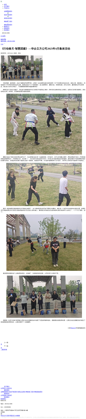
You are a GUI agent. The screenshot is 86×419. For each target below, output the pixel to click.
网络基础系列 (38, 391)
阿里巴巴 (12, 415)
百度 (7, 415)
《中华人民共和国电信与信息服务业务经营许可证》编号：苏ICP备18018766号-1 (56, 417)
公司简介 (3, 388)
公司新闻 (3, 395)
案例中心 (6, 26)
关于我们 (6, 6)
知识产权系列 (13, 391)
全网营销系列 (5, 391)
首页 (5, 4)
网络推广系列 (30, 391)
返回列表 (4, 349)
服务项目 (6, 390)
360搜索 (17, 415)
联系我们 (6, 30)
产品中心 (6, 8)
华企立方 (73, 328)
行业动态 (9, 395)
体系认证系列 (21, 391)
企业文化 (9, 388)
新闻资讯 (6, 28)
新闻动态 (6, 393)
